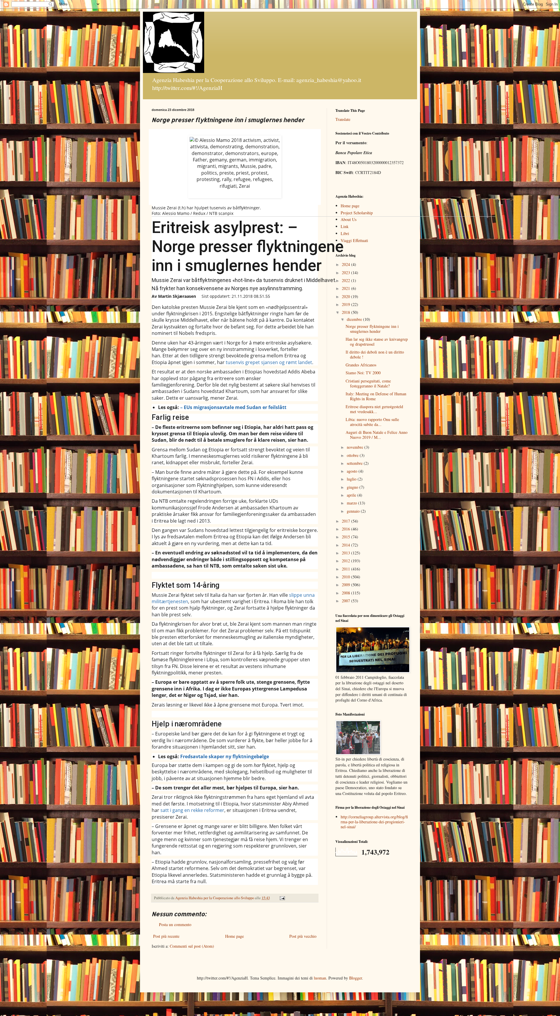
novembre (355, 447)
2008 (346, 593)
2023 (346, 272)
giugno (353, 487)
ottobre (353, 455)
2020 (346, 296)
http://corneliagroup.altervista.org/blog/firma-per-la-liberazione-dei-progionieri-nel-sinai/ (374, 821)
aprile (352, 495)
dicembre (355, 319)
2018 (346, 312)
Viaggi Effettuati (354, 240)
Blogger (355, 978)
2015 (346, 537)
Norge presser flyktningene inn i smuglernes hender (372, 328)
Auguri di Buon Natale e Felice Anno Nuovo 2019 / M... (376, 434)
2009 (346, 584)
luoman (320, 978)
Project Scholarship (357, 212)
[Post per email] (282, 897)
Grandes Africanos (361, 365)
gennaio (354, 511)
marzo (352, 503)
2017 (346, 521)
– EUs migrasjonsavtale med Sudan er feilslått (234, 407)
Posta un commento (175, 924)
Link (345, 226)
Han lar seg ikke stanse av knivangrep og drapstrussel (377, 341)
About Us (348, 219)
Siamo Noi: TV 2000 (363, 372)
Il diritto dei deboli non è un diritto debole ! (375, 354)
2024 (346, 264)
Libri (345, 233)
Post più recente (166, 936)
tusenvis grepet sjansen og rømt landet (269, 362)
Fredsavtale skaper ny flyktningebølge (224, 756)
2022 (346, 280)
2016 (346, 529)
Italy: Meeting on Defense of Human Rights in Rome (376, 396)
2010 (346, 577)
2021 (346, 288)
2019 (346, 304)
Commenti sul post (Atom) (192, 946)
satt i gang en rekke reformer (192, 810)
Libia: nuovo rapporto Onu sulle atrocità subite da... (372, 422)
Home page (234, 936)
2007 (346, 600)
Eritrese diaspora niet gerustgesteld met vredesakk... (374, 409)
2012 (346, 560)
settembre (355, 463)
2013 (346, 553)
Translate (342, 119)
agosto (352, 471)
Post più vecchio (302, 936)
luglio (352, 479)
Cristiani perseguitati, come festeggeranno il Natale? (368, 383)
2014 (346, 545)
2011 (346, 569)
